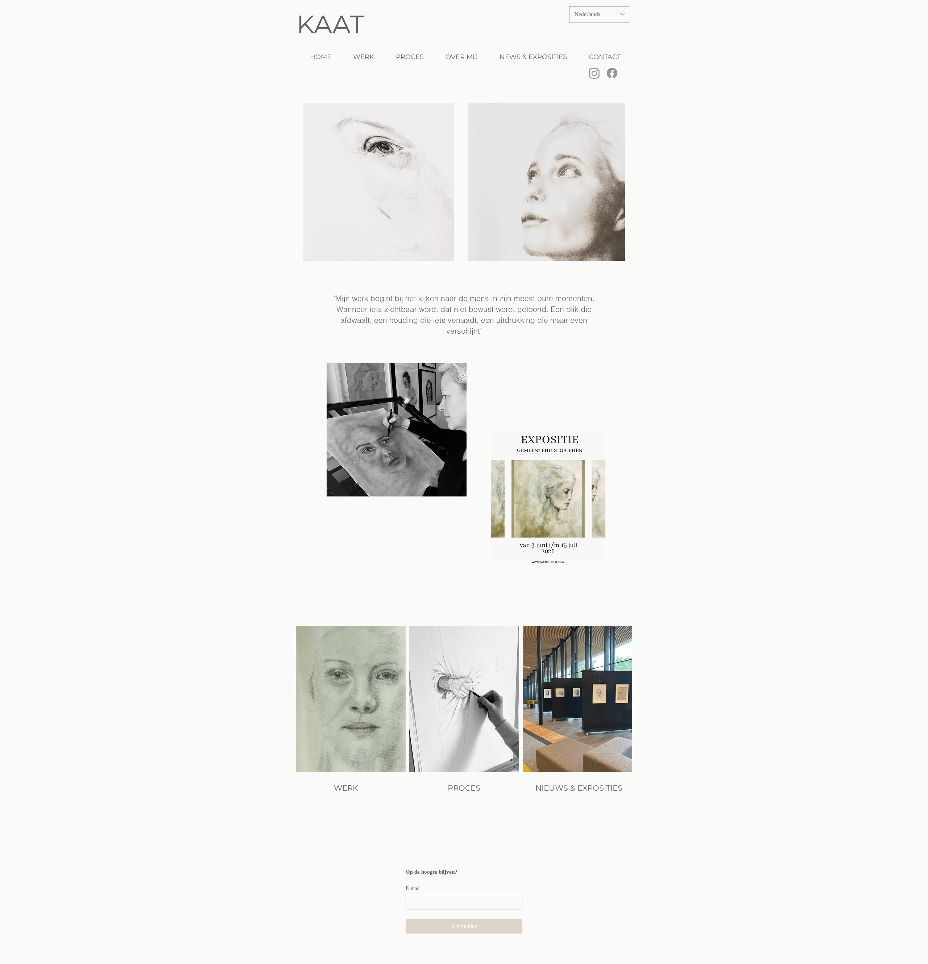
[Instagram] (594, 73)
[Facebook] (612, 73)
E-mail (413, 888)
